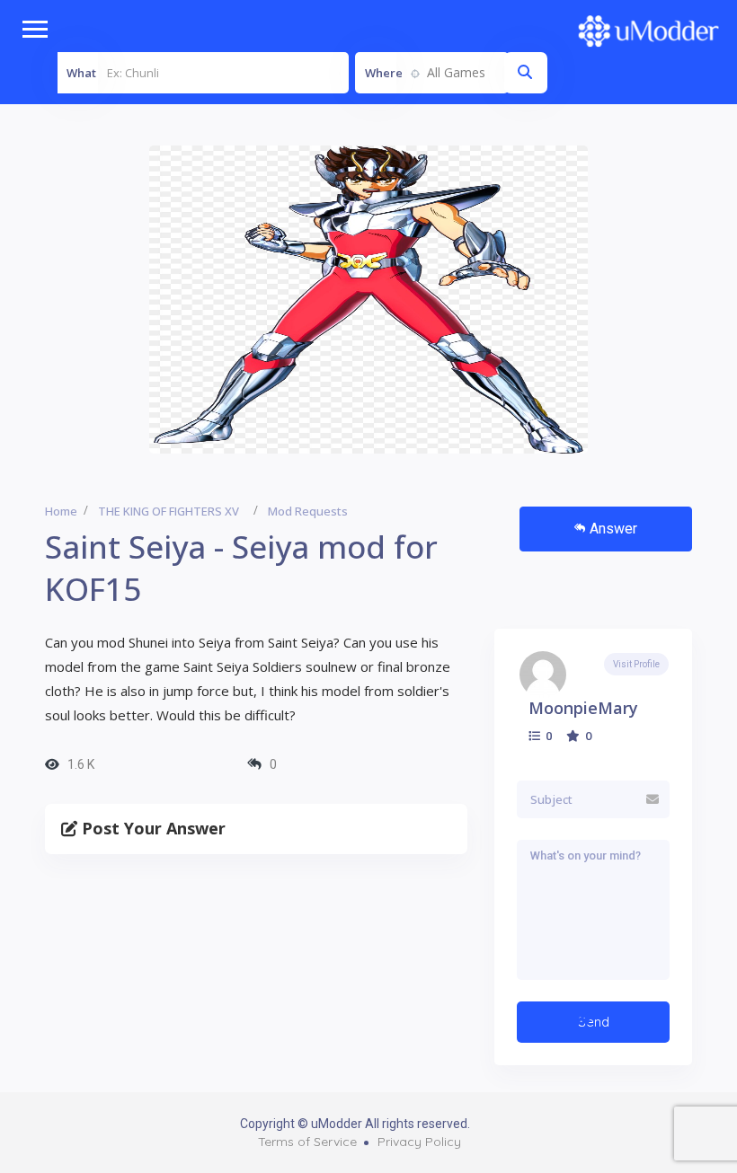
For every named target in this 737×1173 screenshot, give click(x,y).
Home (61, 511)
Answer (613, 528)
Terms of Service (307, 1141)
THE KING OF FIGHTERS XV (168, 511)
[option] (368, 300)
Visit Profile (636, 664)
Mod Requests (308, 511)
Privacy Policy (419, 1141)
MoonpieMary (583, 708)
